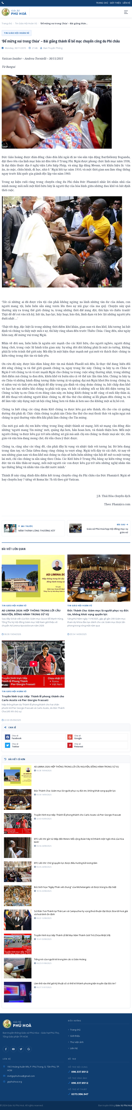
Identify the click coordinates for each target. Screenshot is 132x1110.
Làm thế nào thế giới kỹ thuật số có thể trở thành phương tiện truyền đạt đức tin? (75, 983)
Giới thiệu (115, 2)
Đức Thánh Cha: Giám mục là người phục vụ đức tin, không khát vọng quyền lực (98, 612)
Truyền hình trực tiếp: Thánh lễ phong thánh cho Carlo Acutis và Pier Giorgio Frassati (33, 698)
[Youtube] (13, 1049)
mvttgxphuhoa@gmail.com (21, 1075)
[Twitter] (21, 1049)
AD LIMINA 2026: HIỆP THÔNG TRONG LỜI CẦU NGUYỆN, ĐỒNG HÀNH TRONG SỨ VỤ (31, 612)
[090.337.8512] (3, 3)
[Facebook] (6, 1049)
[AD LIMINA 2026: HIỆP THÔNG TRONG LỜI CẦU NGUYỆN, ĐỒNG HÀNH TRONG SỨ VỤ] (33, 578)
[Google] (28, 1049)
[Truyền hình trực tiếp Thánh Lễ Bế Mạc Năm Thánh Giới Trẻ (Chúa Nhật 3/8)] (17, 944)
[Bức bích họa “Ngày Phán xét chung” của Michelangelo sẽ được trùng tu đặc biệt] (17, 895)
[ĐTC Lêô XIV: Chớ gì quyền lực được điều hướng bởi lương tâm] (17, 871)
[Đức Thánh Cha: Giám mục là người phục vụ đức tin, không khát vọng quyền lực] (98, 578)
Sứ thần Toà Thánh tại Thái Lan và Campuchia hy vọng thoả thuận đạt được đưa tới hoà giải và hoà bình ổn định (81, 913)
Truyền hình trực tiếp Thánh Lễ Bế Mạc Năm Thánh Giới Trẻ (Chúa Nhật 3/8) (72, 935)
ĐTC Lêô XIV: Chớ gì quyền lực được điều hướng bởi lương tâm (65, 862)
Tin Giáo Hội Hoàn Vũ (26, 23)
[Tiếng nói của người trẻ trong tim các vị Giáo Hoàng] (17, 968)
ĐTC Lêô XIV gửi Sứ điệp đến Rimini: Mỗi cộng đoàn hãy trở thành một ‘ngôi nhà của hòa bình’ (79, 840)
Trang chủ (102, 2)
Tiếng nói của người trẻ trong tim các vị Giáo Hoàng (60, 959)
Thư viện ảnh (77, 1042)
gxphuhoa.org (14, 1081)
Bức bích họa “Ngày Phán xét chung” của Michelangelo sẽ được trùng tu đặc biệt (75, 887)
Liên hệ (126, 2)
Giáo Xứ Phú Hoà (123, 1105)
